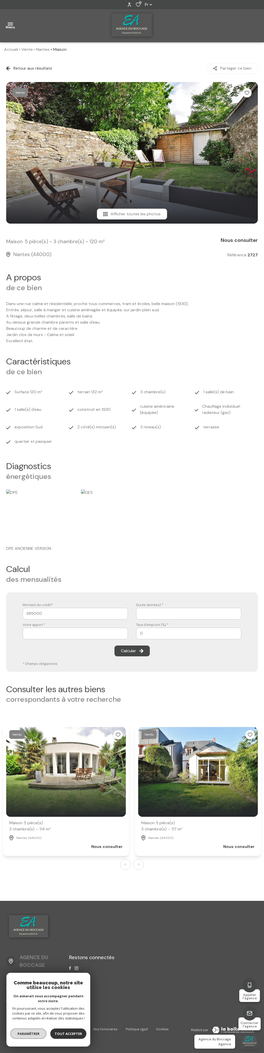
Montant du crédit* (38, 605)
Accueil (11, 49)
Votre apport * (34, 625)
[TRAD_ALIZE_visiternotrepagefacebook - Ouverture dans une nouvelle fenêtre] (70, 968)
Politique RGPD (137, 1029)
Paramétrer (28, 1033)
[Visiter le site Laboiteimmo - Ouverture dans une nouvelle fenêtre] (233, 1030)
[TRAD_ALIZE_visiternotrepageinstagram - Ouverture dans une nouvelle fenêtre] (76, 968)
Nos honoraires (105, 1029)
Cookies (162, 1029)
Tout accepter (68, 1033)
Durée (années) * (149, 605)
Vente (27, 49)
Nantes (43, 49)
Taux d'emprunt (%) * (152, 625)
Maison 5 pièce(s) (30, 826)
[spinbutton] (188, 633)
